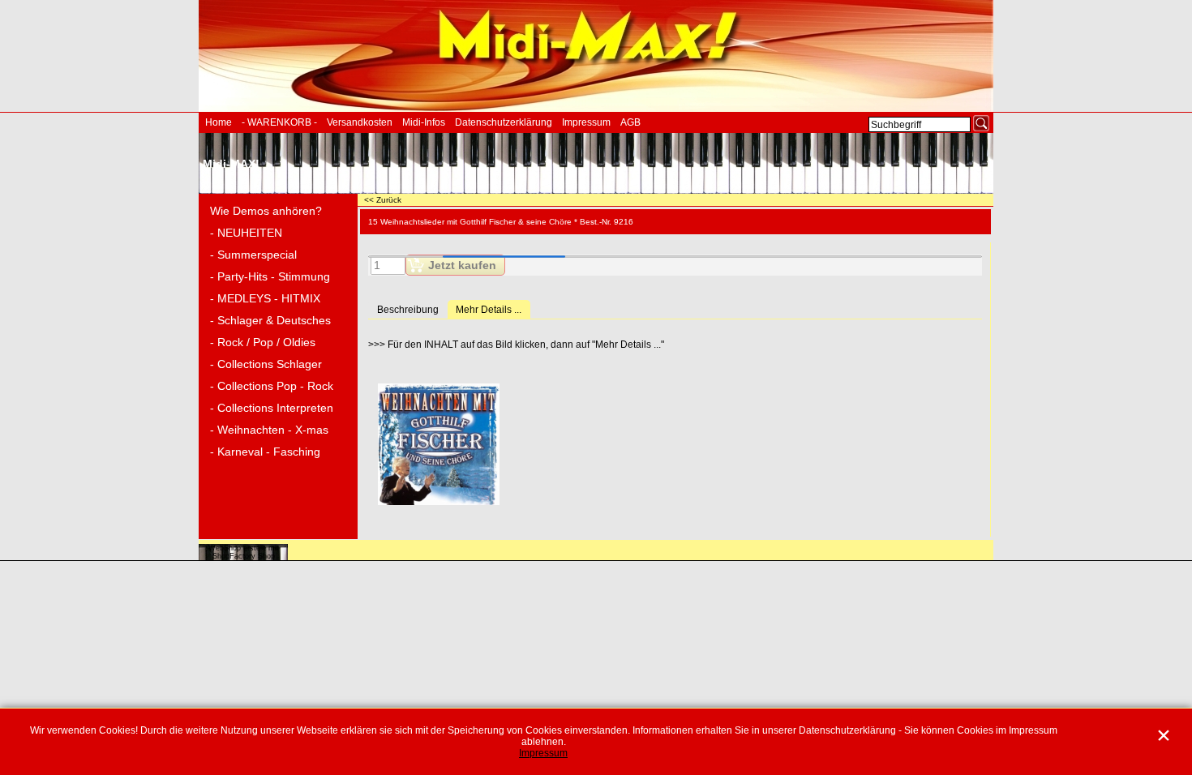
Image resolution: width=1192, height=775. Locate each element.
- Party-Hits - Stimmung (270, 276)
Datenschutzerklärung (503, 122)
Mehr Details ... (488, 309)
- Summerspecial (253, 254)
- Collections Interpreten (271, 407)
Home (218, 122)
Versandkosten (359, 122)
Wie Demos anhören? (266, 210)
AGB (630, 122)
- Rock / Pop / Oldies (262, 342)
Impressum (586, 122)
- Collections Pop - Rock (271, 385)
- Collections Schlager (266, 364)
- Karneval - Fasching (265, 451)
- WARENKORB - (279, 122)
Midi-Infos (423, 122)
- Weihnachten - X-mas (269, 429)
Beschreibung (408, 309)
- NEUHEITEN (246, 232)
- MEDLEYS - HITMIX (265, 298)
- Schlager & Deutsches (270, 320)
